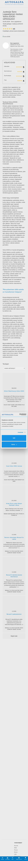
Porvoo (16, 850)
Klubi (25, 859)
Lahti (15, 854)
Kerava (15, 852)
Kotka (15, 848)
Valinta (13, 444)
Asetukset (20, 432)
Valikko (2, 859)
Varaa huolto (19, 859)
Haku (13, 859)
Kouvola (16, 845)
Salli (14, 438)
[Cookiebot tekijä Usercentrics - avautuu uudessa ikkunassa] (19, 414)
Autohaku (7, 859)
